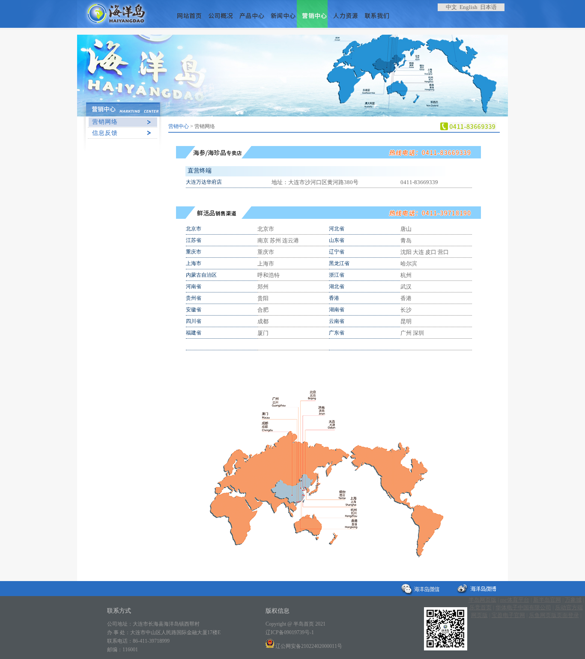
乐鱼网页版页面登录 (554, 615)
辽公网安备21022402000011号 (308, 646)
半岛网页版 (482, 599)
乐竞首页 (480, 607)
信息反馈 (105, 133)
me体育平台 (514, 599)
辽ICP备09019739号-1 (290, 632)
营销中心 (178, 126)
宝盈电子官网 (508, 615)
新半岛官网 (547, 599)
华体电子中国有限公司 (523, 607)
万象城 (573, 599)
